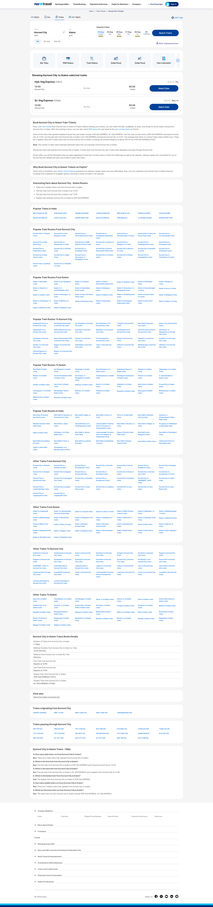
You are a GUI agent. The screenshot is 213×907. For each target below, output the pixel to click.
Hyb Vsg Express (45, 81)
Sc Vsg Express (44, 100)
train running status (123, 129)
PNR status (93, 129)
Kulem (132, 89)
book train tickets (45, 127)
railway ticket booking (66, 171)
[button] (147, 33)
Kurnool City (39, 89)
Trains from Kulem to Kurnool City (46, 697)
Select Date (164, 88)
